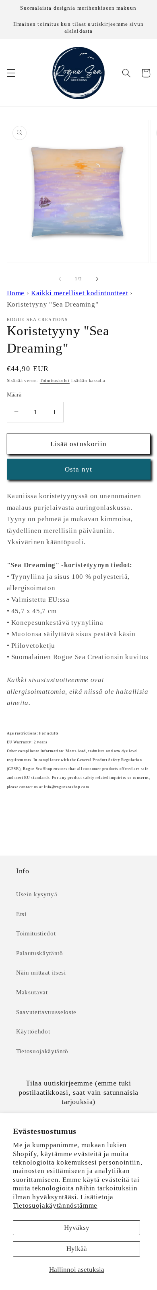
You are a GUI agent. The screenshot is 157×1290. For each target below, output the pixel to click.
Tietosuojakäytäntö (42, 1051)
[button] (11, 73)
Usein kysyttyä (36, 894)
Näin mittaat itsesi (41, 972)
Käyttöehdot (33, 1031)
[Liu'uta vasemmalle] (60, 279)
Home (16, 293)
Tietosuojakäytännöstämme (55, 1205)
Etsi (21, 913)
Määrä (14, 394)
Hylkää (76, 1248)
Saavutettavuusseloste (46, 1011)
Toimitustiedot (36, 933)
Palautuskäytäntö (39, 953)
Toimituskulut (55, 380)
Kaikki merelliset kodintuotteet (79, 293)
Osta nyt (78, 469)
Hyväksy (76, 1228)
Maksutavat (32, 992)
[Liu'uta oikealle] (97, 279)
